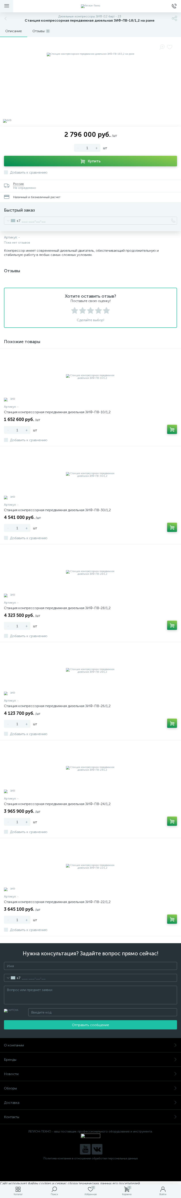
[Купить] (172, 429)
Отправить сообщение (90, 1025)
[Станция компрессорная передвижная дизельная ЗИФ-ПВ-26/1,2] (90, 670)
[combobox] (12, 220)
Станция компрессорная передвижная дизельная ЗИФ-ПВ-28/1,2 (57, 608)
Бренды (10, 1059)
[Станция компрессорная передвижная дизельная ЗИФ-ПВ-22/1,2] (90, 866)
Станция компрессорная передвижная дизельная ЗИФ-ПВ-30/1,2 (57, 510)
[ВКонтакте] (97, 1149)
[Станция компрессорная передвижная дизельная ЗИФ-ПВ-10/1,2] (90, 376)
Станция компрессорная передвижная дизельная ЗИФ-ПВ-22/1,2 (57, 902)
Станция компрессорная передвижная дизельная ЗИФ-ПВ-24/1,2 (57, 804)
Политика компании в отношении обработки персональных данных (90, 1158)
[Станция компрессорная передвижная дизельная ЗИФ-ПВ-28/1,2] (90, 572)
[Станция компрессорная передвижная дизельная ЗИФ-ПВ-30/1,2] (90, 474)
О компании (14, 1045)
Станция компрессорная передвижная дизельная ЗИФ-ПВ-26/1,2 (57, 706)
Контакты (11, 1117)
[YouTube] (85, 1149)
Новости (11, 1074)
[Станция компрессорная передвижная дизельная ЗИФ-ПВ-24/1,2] (90, 768)
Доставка (11, 1102)
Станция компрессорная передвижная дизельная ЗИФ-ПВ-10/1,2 (57, 412)
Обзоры (10, 1088)
